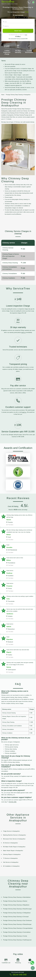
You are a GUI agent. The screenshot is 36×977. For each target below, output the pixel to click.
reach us (23, 332)
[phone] (28, 2)
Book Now (18, 31)
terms (26, 34)
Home (2, 94)
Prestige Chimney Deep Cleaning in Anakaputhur (18, 94)
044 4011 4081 (12, 802)
